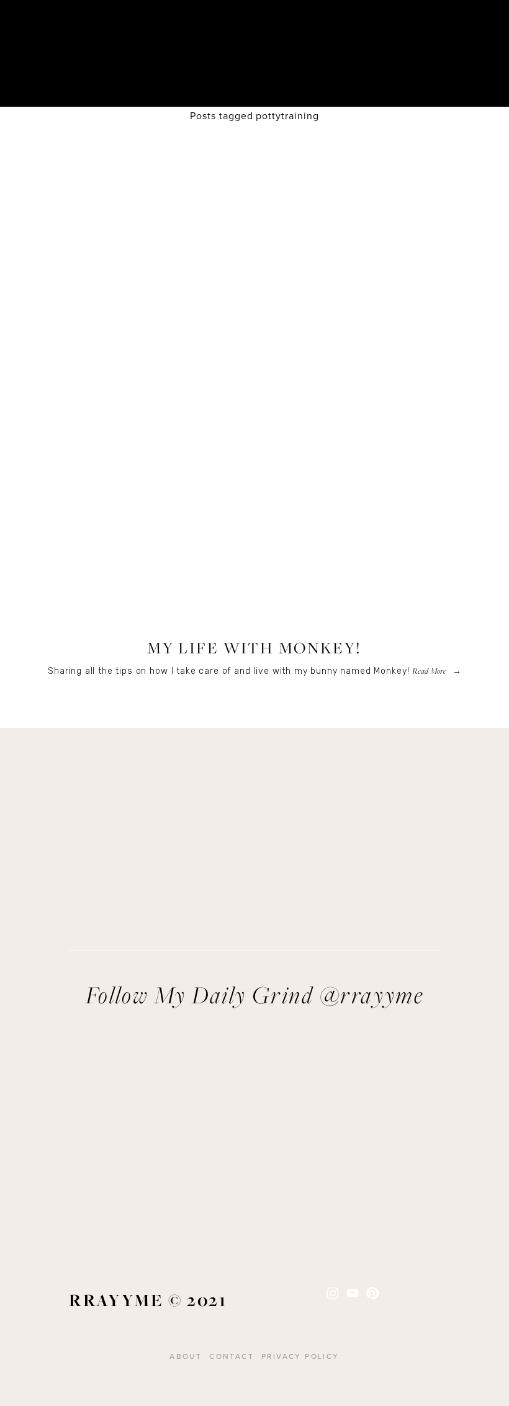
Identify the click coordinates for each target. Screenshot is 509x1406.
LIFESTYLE (254, 622)
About (185, 1356)
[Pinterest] (372, 1293)
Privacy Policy (300, 1356)
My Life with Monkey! (254, 648)
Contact (231, 1356)
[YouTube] (352, 1293)
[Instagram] (333, 1293)
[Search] (130, 35)
